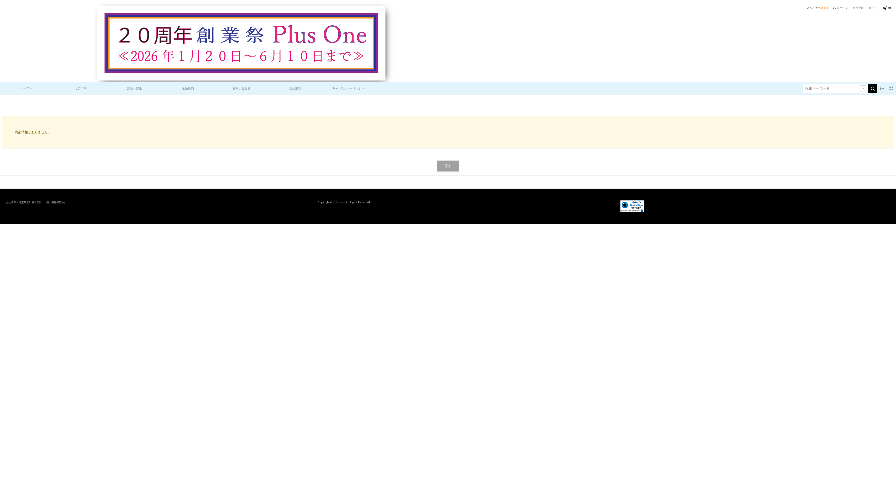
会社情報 (295, 88)
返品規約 (188, 88)
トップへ (27, 88)
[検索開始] (872, 88)
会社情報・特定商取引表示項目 (24, 202)
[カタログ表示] (891, 88)
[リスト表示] (882, 88)
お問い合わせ (241, 88)
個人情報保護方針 (56, 202)
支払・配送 (134, 88)
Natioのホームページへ (349, 88)
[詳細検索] (863, 88)
